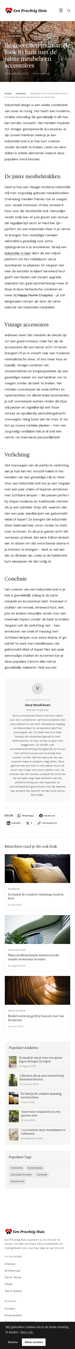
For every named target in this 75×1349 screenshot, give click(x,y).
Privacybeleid (13, 1315)
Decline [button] (13, 1342)
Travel (8, 1284)
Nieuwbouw (17, 1181)
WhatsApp (28, 815)
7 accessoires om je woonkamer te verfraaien (43, 1132)
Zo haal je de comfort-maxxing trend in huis (41, 1095)
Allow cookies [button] (34, 1342)
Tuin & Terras (13, 1277)
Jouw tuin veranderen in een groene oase (40, 1113)
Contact (10, 1308)
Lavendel (42, 1174)
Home (8, 93)
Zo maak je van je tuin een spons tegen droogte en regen (40, 1059)
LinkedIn (16, 822)
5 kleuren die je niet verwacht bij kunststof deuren (42, 1077)
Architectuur (13, 1270)
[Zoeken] (68, 10)
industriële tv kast (18, 253)
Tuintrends (17, 1167)
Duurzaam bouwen (21, 1174)
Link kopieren (49, 822)
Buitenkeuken (35, 1167)
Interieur (21, 93)
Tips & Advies (13, 1291)
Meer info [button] (26, 1332)
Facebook (49, 815)
